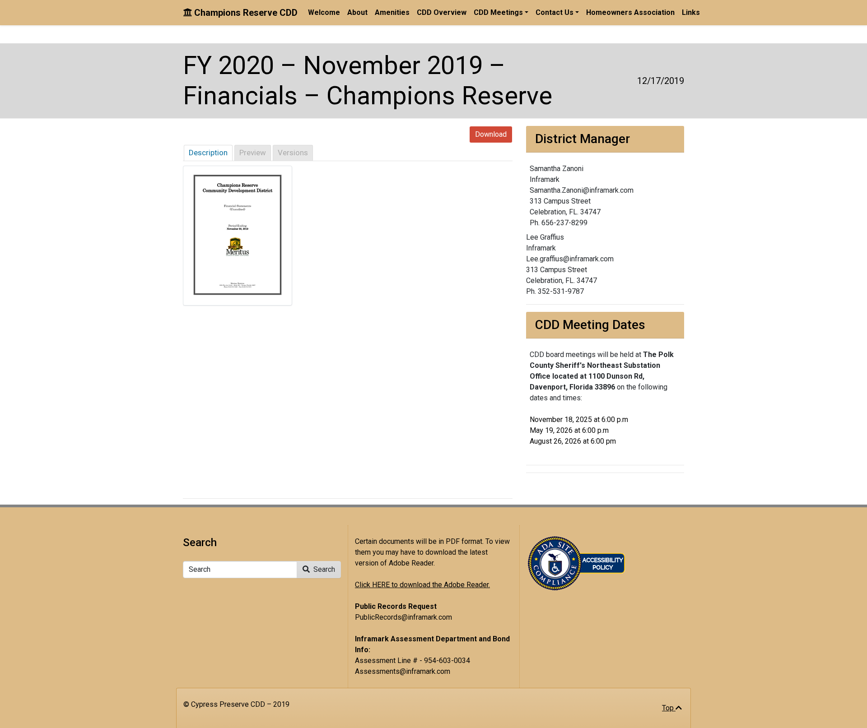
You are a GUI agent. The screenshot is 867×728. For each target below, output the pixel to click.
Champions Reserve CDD (245, 12)
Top (669, 708)
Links (691, 12)
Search (323, 569)
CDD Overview (441, 12)
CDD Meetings (498, 12)
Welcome (324, 12)
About (357, 12)
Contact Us (554, 12)
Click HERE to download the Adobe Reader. (422, 584)
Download (491, 134)
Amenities (392, 12)
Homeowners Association (630, 12)
